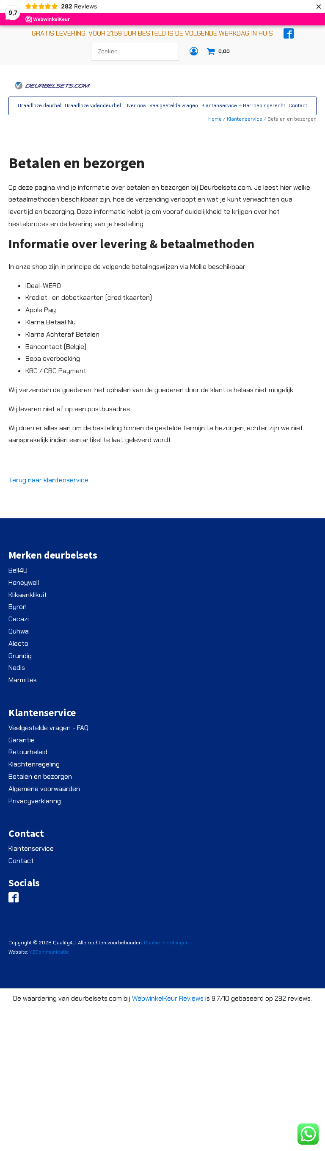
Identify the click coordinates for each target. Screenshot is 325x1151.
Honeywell (23, 582)
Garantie (21, 740)
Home (215, 119)
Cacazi (18, 618)
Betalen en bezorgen (40, 776)
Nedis (16, 667)
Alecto (18, 643)
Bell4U (18, 570)
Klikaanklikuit (27, 594)
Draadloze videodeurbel (93, 105)
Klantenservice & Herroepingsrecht (243, 105)
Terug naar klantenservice (48, 480)
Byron (17, 606)
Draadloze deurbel (39, 105)
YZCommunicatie (49, 952)
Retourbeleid (27, 751)
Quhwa (18, 631)
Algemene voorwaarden (44, 788)
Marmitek (22, 679)
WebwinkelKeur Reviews (168, 998)
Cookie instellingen (166, 942)
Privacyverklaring (34, 801)
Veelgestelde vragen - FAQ (48, 727)
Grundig (20, 655)
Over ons (135, 105)
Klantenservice (244, 119)
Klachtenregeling (34, 764)
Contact (298, 105)
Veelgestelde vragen (173, 105)
